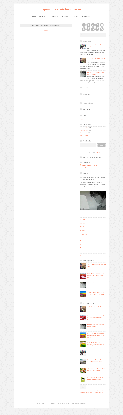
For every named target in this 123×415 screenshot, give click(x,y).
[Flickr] (102, 25)
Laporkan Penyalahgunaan (92, 157)
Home (34, 16)
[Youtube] (84, 29)
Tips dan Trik (53, 16)
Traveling (74, 16)
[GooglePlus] (93, 25)
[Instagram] (97, 25)
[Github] (97, 29)
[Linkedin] (93, 29)
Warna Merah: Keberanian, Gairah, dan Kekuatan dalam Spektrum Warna (96, 275)
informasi (82, 97)
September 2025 (84, 135)
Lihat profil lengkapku (85, 168)
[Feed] (102, 29)
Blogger (98, 152)
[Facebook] (84, 25)
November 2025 (84, 130)
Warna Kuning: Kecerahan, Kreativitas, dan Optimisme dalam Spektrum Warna (95, 344)
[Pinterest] (88, 29)
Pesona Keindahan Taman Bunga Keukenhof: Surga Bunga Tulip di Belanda (95, 294)
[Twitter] (88, 25)
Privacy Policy (86, 16)
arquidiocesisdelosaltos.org (61, 9)
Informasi (42, 16)
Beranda (46, 30)
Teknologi (64, 16)
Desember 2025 (84, 127)
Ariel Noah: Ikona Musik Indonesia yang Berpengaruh (94, 178)
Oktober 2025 (84, 132)
